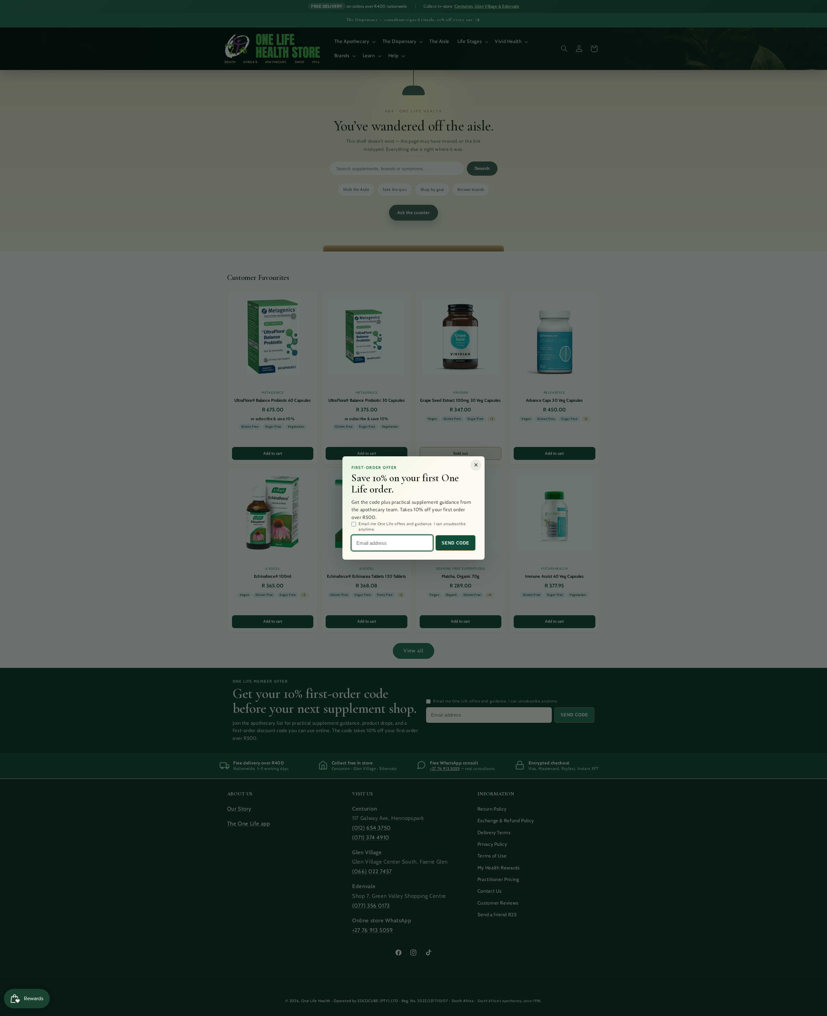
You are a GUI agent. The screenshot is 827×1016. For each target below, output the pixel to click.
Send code (455, 543)
